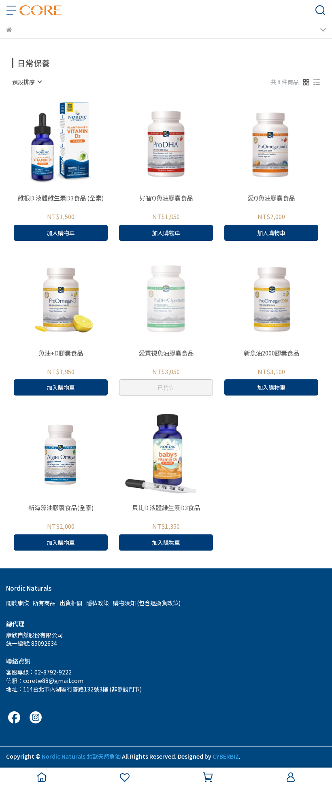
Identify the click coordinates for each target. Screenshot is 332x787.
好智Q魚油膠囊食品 (166, 198)
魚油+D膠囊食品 (60, 353)
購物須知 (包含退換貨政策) (147, 603)
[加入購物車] (72, 144)
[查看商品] (49, 144)
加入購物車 (61, 233)
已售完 (166, 387)
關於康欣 (17, 603)
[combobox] (26, 81)
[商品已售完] (177, 299)
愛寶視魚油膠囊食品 (166, 353)
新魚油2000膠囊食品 (271, 353)
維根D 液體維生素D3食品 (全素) (61, 198)
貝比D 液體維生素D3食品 (166, 508)
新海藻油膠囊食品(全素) (61, 508)
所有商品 (44, 603)
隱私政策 (97, 603)
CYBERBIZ (226, 756)
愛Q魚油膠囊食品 (271, 198)
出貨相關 (71, 603)
